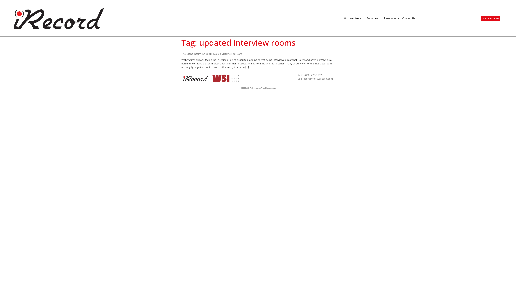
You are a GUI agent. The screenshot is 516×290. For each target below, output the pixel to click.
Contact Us (408, 18)
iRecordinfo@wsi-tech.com (317, 78)
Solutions (372, 18)
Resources (390, 18)
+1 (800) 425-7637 (311, 75)
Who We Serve (352, 18)
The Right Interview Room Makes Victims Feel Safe (211, 53)
